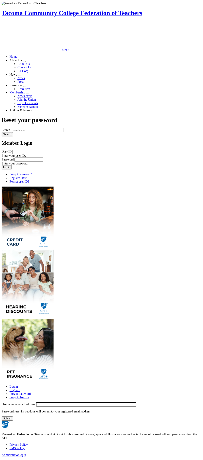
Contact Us (24, 67)
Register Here (18, 178)
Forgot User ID (19, 397)
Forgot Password (20, 393)
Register (15, 390)
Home (13, 56)
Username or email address (18, 404)
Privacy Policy (19, 444)
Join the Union (26, 99)
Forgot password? (21, 174)
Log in (14, 386)
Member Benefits (28, 106)
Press (20, 81)
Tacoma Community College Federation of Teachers (72, 13)
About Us (23, 63)
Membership (17, 92)
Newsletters (24, 96)
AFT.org (22, 71)
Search (6, 130)
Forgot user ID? (19, 181)
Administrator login (14, 455)
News (21, 78)
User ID (7, 151)
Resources (23, 88)
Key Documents (27, 103)
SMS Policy (17, 448)
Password (8, 159)
